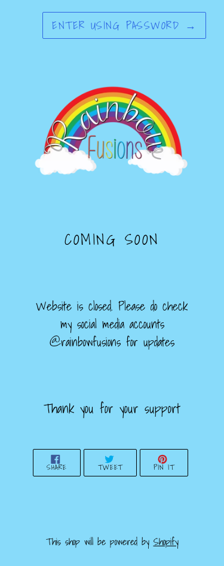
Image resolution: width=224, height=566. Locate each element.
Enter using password (124, 25)
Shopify (166, 541)
